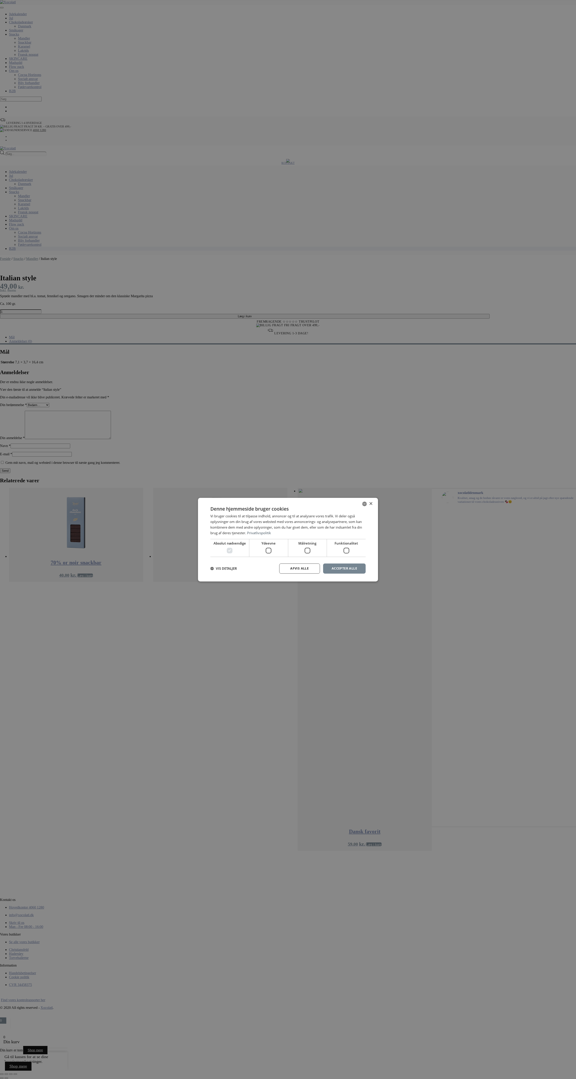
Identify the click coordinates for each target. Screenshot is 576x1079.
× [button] (370, 503)
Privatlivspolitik (259, 532)
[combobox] (364, 504)
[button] (223, 568)
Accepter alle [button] (344, 568)
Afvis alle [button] (299, 568)
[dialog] (288, 539)
